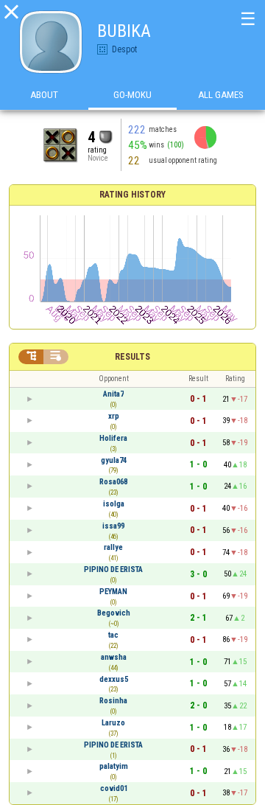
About (44, 94)
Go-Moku (132, 94)
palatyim (113, 766)
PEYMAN (113, 591)
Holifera (113, 438)
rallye (113, 547)
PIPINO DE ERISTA (113, 569)
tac (113, 635)
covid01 (113, 788)
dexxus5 (113, 679)
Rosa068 (113, 482)
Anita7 (113, 394)
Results (132, 357)
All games (221, 94)
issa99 (113, 526)
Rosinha (113, 700)
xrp (113, 416)
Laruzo (113, 723)
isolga (113, 504)
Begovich (113, 613)
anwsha (114, 657)
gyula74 (114, 460)
